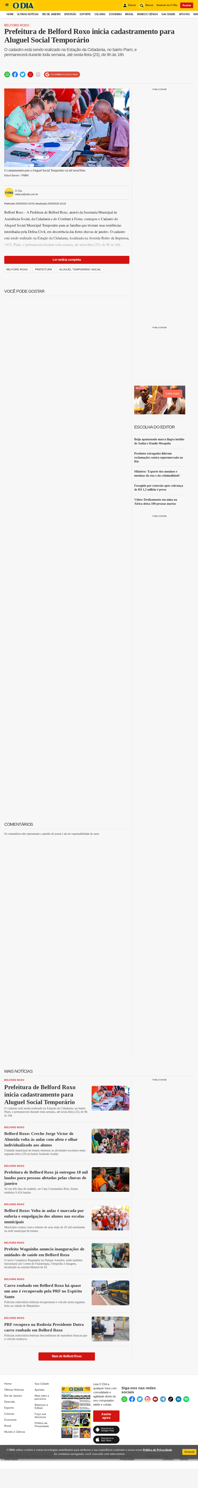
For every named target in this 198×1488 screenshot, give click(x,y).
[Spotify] (186, 1399)
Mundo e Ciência (147, 14)
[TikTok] (171, 1399)
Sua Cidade (168, 14)
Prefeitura (43, 269)
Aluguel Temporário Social (80, 269)
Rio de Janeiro (51, 14)
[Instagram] (147, 1399)
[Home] (23, 8)
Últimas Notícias (27, 14)
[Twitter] (140, 1399)
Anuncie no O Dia (166, 5)
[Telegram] (163, 1399)
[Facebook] (132, 1399)
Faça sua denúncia (40, 1415)
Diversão (70, 14)
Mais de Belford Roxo (67, 1356)
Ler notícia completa (67, 259)
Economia (115, 14)
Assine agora (106, 1416)
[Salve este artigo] (30, 74)
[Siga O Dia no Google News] (62, 75)
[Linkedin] (178, 1399)
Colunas (100, 14)
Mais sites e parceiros (42, 1397)
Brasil (129, 14)
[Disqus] (66, 887)
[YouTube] (155, 1399)
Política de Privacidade (42, 1424)
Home (10, 14)
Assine (186, 5)
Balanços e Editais (41, 1406)
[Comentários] (38, 74)
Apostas (184, 14)
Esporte (85, 14)
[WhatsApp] (124, 1399)
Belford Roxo (16, 25)
